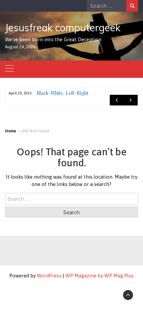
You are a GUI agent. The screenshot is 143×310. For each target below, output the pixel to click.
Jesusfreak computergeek (62, 27)
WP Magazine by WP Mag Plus (100, 275)
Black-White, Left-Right (62, 93)
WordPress (49, 275)
